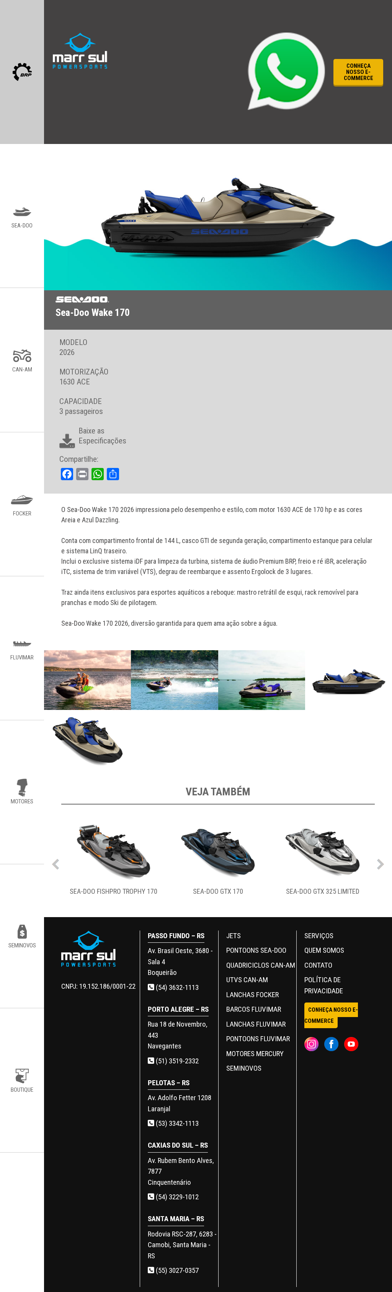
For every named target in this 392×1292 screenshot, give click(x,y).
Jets (233, 935)
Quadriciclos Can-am (260, 965)
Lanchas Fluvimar (256, 1024)
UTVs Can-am (247, 979)
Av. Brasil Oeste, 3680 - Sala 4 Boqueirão (180, 961)
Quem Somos (324, 950)
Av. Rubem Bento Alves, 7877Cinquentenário (181, 1171)
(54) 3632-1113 (176, 987)
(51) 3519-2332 (176, 1060)
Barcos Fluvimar (253, 1009)
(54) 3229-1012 (176, 1196)
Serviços (318, 935)
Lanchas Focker (252, 994)
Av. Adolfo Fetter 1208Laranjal (179, 1103)
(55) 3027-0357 (176, 1270)
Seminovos (243, 1068)
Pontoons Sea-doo (256, 950)
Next (380, 862)
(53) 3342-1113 (176, 1123)
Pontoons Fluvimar (258, 1038)
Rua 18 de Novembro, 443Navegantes (177, 1035)
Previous (55, 862)
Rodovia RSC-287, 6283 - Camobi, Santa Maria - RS (182, 1245)
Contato (318, 965)
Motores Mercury (255, 1053)
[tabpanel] (113, 862)
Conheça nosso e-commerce (358, 72)
